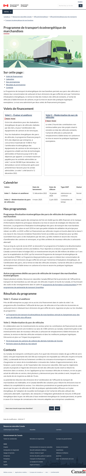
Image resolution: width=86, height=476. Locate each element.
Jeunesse (58, 456)
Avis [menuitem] (47, 472)
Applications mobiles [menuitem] (21, 472)
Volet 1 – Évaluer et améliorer (18, 115)
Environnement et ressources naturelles (41, 447)
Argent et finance (35, 464)
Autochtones (59, 450)
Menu (8, 12)
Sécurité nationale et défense (38, 450)
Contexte (9, 87)
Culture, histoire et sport (37, 453)
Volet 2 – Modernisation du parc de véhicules (62, 116)
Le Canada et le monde (36, 462)
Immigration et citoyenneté (11, 450)
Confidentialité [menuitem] (55, 472)
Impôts (5, 464)
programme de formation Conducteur (60, 284)
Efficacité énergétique (41, 17)
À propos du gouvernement (64, 439)
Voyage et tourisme (9, 453)
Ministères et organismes (37, 439)
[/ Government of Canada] (16, 5)
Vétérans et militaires (62, 453)
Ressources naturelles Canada (22, 17)
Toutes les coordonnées (10, 439)
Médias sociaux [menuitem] (8, 472)
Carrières (58, 429)
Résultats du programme (15, 85)
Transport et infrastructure (37, 459)
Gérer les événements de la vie (65, 459)
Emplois (6, 447)
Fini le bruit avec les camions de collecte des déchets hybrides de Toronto (34, 341)
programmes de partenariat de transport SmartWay (24, 287)
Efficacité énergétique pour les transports (63, 17)
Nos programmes (13, 82)
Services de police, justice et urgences (40, 456)
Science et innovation (62, 447)
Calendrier (10, 79)
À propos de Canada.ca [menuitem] (36, 472)
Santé (5, 462)
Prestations (7, 459)
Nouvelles (32, 429)
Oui (51, 408)
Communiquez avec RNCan (11, 429)
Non (57, 408)
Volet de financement (14, 76)
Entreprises (7, 456)
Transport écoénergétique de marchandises (19, 20)
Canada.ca (7, 17)
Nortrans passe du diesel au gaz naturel (21, 343)
